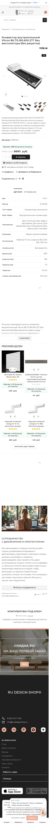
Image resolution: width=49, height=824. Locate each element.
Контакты (5, 768)
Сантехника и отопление (23, 29)
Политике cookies (23, 818)
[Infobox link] (45, 12)
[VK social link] (19, 179)
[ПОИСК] (45, 20)
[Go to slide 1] (22, 96)
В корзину (21, 157)
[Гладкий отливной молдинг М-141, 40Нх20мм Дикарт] (13, 408)
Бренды (5, 752)
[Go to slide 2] (24, 96)
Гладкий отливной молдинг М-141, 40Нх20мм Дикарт (13, 423)
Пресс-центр (7, 764)
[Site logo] (24, 12)
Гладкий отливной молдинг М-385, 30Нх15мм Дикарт (36, 423)
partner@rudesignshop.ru (10, 596)
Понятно (37, 818)
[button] (4, 76)
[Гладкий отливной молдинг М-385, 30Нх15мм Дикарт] (36, 408)
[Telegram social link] (23, 179)
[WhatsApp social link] (16, 179)
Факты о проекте (9, 748)
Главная (5, 29)
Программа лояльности (11, 760)
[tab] (18, 192)
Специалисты (7, 756)
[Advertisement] (24, 301)
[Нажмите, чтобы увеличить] (6, 94)
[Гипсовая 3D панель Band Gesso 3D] (13, 361)
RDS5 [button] (35, 3)
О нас (4, 744)
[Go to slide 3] (26, 96)
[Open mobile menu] (3, 12)
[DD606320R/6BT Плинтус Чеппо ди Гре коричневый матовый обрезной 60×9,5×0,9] (36, 361)
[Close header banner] (46, 2)
